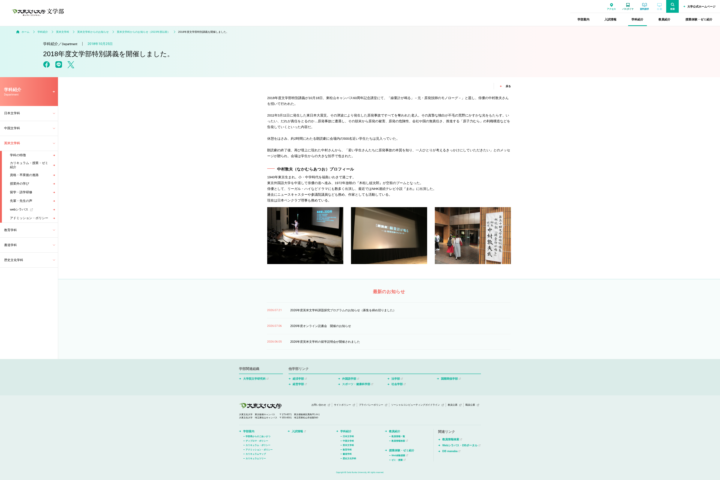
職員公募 (470, 404)
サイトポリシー (342, 404)
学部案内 (248, 431)
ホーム (25, 31)
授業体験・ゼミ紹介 (401, 450)
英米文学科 (62, 31)
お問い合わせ (318, 404)
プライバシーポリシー (371, 404)
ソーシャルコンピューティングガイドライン (415, 404)
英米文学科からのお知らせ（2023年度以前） (143, 31)
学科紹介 (43, 31)
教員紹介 (394, 431)
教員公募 (453, 404)
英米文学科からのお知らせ (93, 31)
